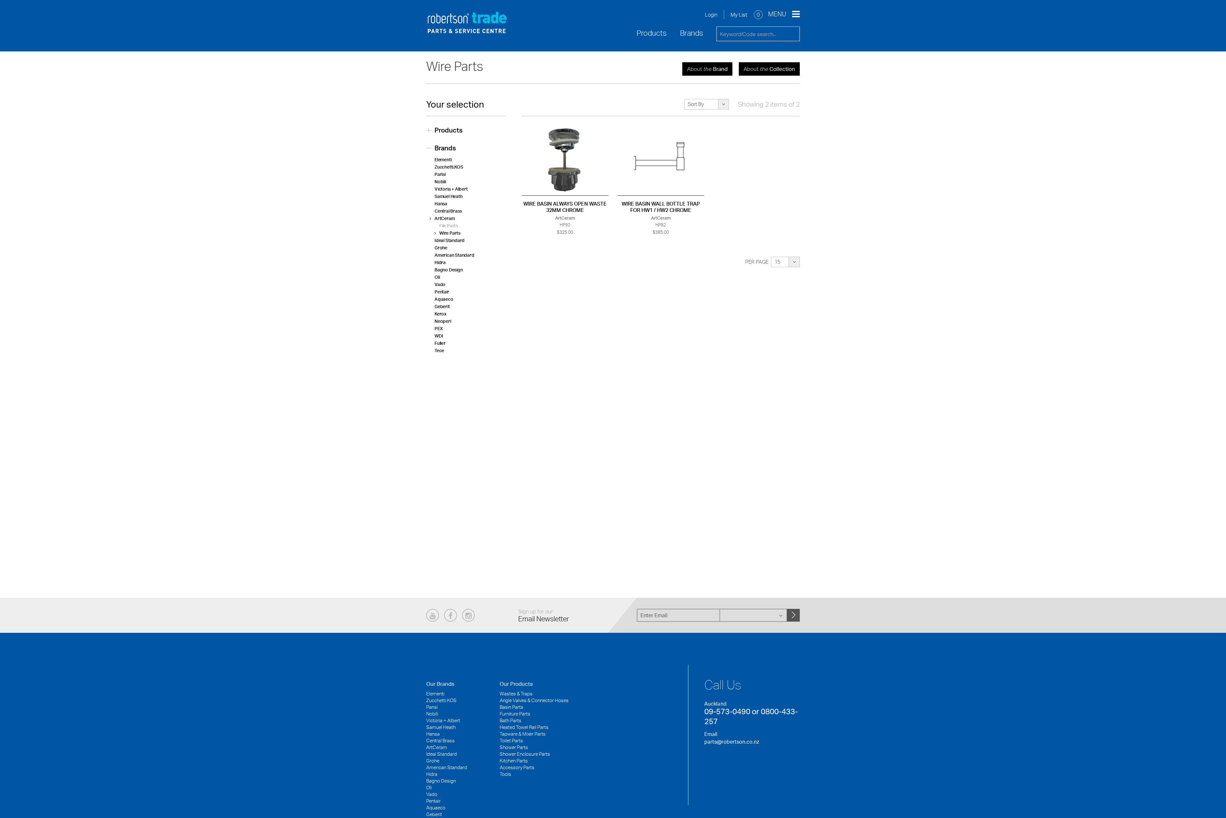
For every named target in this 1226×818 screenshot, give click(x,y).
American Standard (454, 255)
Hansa (441, 203)
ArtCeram (445, 218)
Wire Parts (449, 233)
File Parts (448, 225)
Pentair (442, 291)
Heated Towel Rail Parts (524, 727)
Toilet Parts (511, 741)
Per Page (756, 262)
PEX (439, 328)
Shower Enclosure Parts (525, 754)
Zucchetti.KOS (449, 167)
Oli (437, 277)
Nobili (440, 181)
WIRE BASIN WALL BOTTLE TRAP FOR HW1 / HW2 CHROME (661, 207)
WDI (439, 335)
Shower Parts (514, 747)
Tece (439, 350)
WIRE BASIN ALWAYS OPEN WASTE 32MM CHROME (565, 207)
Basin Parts (511, 707)
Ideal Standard (450, 240)
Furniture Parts (515, 714)
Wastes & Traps (516, 694)
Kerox (440, 313)
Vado (440, 284)
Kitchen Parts (514, 761)
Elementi (443, 159)
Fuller (440, 343)
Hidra (440, 262)
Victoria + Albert (451, 189)
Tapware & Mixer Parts (523, 734)
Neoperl (443, 321)
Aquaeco (444, 299)
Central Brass (448, 211)
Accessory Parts (517, 767)
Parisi (440, 174)
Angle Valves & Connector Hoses (534, 700)
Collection (769, 68)
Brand (707, 68)
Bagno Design (449, 269)
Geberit (442, 306)
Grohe (441, 247)
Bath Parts (510, 720)
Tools (505, 774)
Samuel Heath (449, 196)
